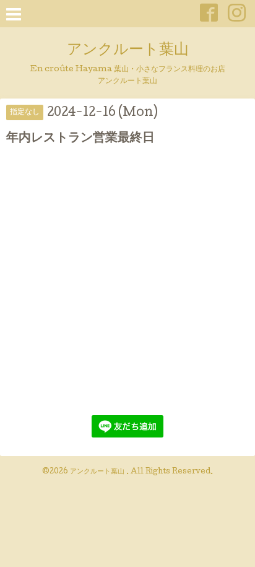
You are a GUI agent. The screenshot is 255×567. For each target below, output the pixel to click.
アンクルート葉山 (128, 50)
